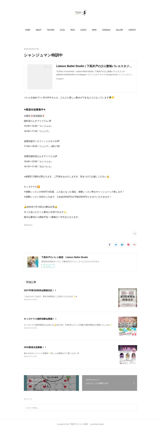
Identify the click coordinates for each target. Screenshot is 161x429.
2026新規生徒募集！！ (35, 347)
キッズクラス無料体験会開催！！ (40, 318)
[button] (27, 30)
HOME (27, 29)
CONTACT (132, 29)
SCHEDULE (106, 29)
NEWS (94, 29)
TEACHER (50, 29)
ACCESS (83, 29)
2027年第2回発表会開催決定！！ (40, 290)
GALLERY (119, 29)
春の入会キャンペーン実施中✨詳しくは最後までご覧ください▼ (51, 353)
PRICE (72, 29)
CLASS (62, 29)
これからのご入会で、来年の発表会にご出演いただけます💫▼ (50, 296)
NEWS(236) (28, 225)
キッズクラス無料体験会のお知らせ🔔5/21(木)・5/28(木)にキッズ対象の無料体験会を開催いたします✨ (68, 324)
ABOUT (38, 29)
